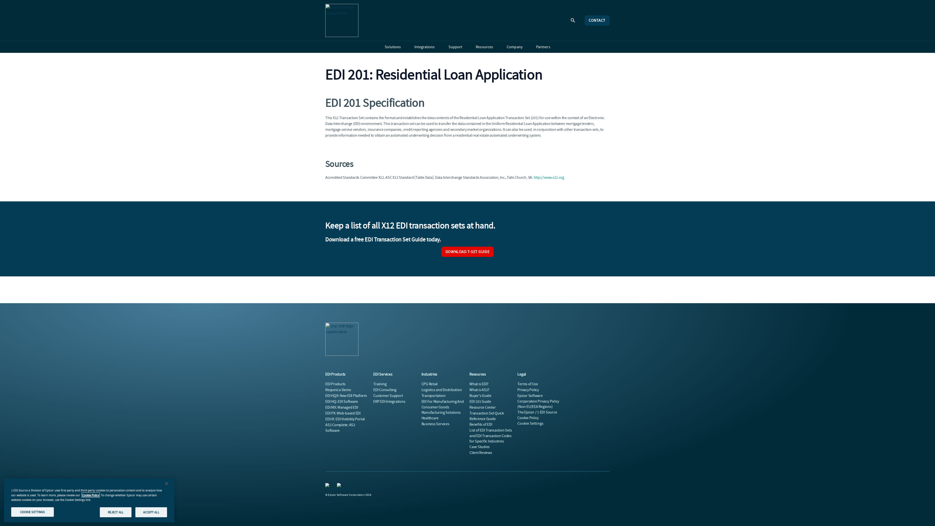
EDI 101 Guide (480, 401)
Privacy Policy (528, 389)
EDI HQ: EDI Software (341, 401)
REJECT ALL (115, 512)
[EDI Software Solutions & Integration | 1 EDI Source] (341, 20)
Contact (597, 20)
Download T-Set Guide (467, 251)
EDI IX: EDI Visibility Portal (345, 419)
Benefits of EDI (480, 424)
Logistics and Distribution (441, 389)
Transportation (433, 395)
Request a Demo (338, 389)
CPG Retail (429, 384)
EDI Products (335, 384)
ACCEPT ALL (151, 512)
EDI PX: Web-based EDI (343, 413)
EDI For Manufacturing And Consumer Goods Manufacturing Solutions (442, 407)
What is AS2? (479, 389)
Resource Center (482, 407)
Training (379, 384)
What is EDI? (478, 384)
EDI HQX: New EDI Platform (346, 395)
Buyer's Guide (480, 395)
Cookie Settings (530, 423)
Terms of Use (527, 384)
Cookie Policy (90, 495)
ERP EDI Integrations (389, 401)
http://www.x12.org (549, 177)
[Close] (166, 483)
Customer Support (388, 395)
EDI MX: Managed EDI (341, 407)
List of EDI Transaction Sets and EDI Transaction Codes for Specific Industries (490, 436)
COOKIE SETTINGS (32, 512)
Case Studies (479, 446)
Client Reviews (480, 452)
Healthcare (430, 418)
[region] (89, 500)
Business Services (435, 424)
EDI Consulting (384, 389)
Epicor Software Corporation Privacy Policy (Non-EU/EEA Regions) (538, 401)
